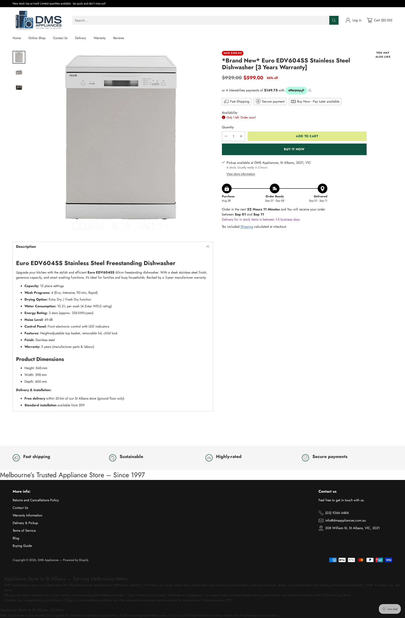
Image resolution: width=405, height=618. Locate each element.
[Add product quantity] (241, 136)
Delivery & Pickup (25, 522)
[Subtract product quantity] (226, 136)
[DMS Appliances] (39, 20)
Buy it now (294, 149)
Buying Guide (22, 545)
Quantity (228, 127)
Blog (16, 538)
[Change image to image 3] (19, 87)
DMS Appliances (48, 560)
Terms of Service (24, 530)
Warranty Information (27, 515)
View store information (241, 174)
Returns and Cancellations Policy (36, 500)
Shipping (246, 226)
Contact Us (20, 507)
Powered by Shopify (75, 560)
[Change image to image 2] (19, 72)
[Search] (334, 20)
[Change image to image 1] (19, 57)
